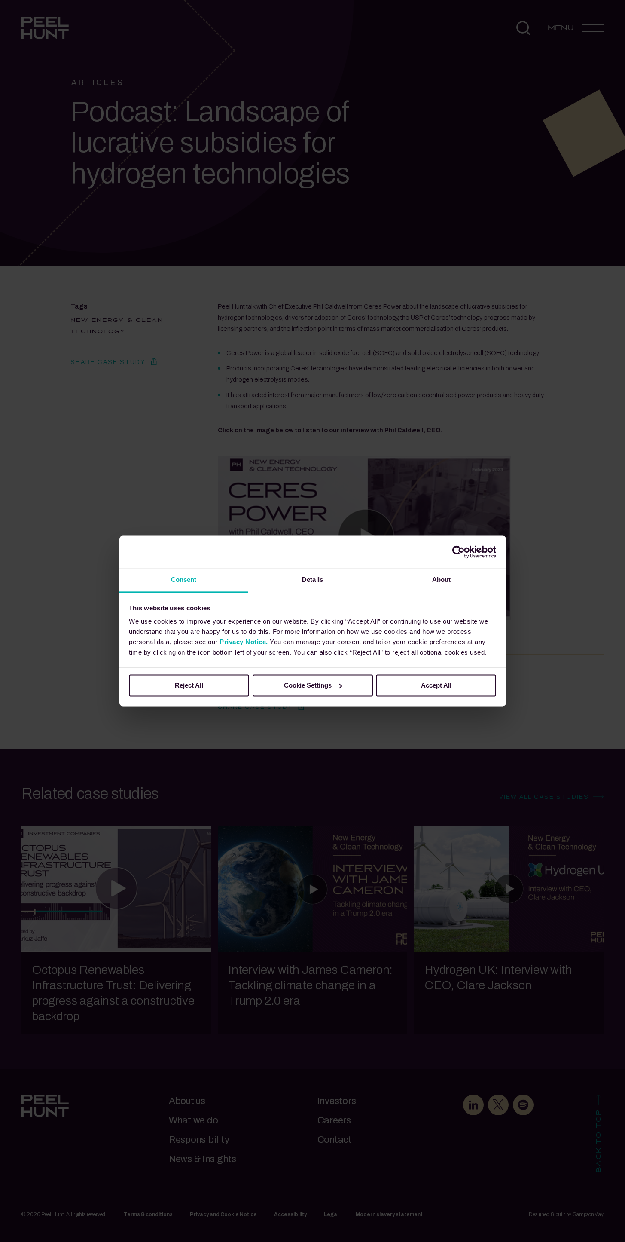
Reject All (189, 685)
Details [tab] (312, 579)
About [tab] (441, 579)
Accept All (436, 685)
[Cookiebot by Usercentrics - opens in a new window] (458, 551)
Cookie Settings (308, 685)
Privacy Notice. (244, 641)
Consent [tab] (184, 579)
